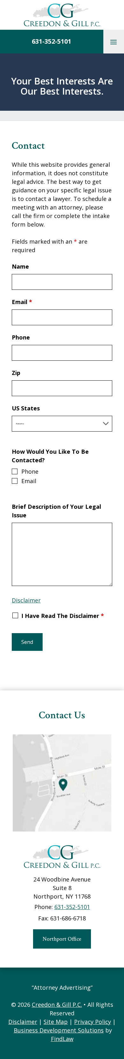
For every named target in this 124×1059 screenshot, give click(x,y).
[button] (113, 42)
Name (20, 266)
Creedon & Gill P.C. (57, 1004)
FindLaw (62, 1039)
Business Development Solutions (59, 1030)
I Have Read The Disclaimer (62, 616)
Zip (16, 373)
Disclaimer (26, 600)
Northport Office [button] (62, 939)
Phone (21, 337)
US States (26, 408)
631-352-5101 (51, 41)
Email (22, 302)
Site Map (56, 1021)
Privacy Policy (92, 1021)
